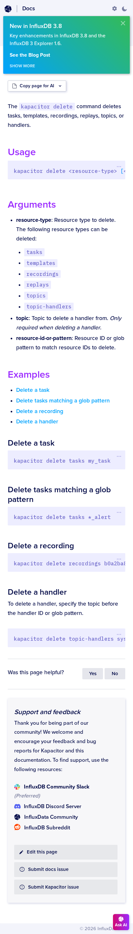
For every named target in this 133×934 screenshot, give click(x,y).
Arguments (32, 205)
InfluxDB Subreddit (47, 828)
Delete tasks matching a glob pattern (63, 400)
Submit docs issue (48, 869)
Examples (29, 375)
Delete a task (32, 390)
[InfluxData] (8, 9)
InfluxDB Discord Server (52, 806)
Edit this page (42, 852)
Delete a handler (37, 421)
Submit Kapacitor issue (53, 887)
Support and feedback (47, 712)
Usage (22, 152)
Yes (93, 674)
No (115, 674)
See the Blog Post (30, 55)
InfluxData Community (51, 817)
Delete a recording (39, 411)
